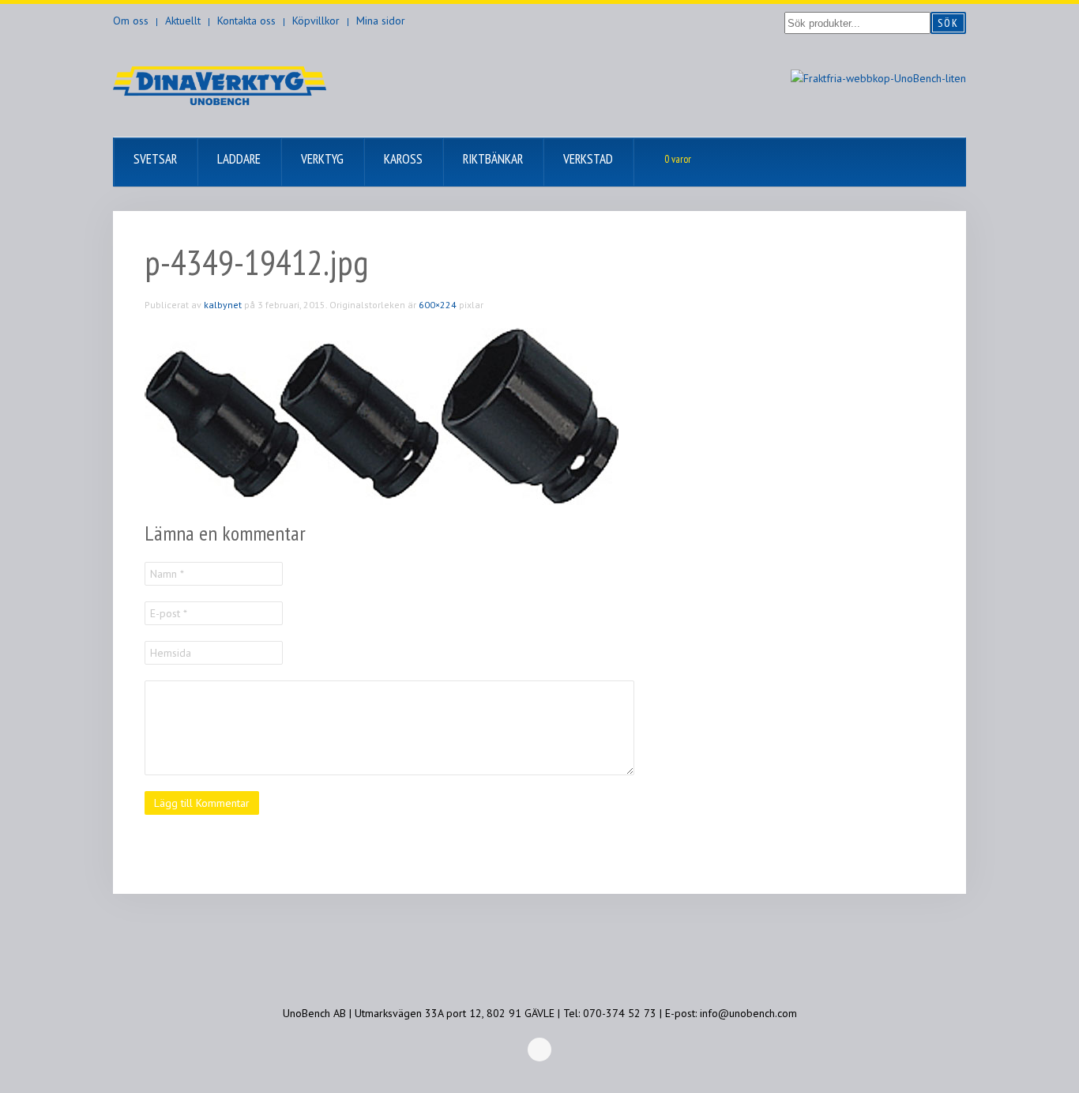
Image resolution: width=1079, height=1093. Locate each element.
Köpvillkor (316, 20)
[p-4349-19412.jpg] (381, 416)
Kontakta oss (246, 20)
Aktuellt (183, 20)
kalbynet (223, 305)
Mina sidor (380, 20)
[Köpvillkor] (878, 77)
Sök (948, 23)
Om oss (131, 20)
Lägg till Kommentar (202, 803)
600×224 (438, 305)
